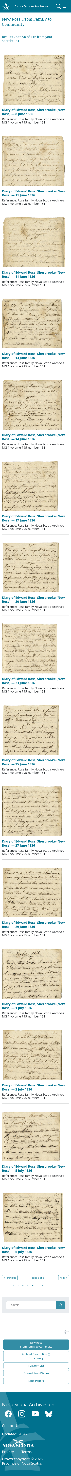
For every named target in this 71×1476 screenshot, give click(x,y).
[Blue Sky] (49, 1414)
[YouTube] (35, 1414)
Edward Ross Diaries (36, 1373)
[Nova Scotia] (18, 1444)
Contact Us (11, 1425)
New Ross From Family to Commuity (36, 1344)
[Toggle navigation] (61, 6)
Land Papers (36, 1381)
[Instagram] (22, 1414)
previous (11, 1277)
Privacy (8, 1451)
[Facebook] (8, 1414)
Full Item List (36, 1365)
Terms (26, 1451)
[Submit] (60, 1305)
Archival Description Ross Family (35, 1356)
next (62, 1277)
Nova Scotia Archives (31, 6)
